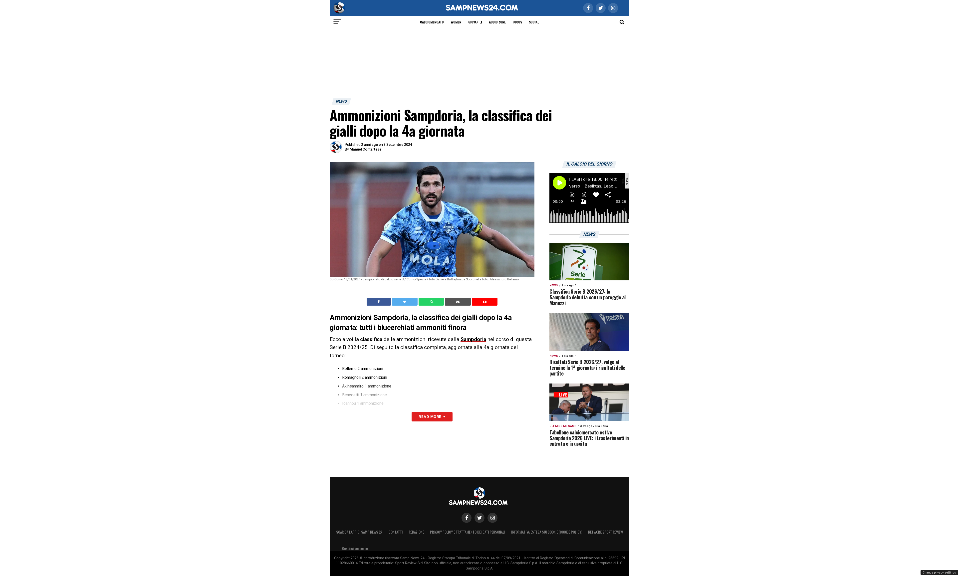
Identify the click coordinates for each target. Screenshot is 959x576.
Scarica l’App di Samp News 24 (359, 532)
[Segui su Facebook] (467, 518)
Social (534, 21)
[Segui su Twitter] (479, 518)
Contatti (396, 532)
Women (456, 21)
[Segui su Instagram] (492, 518)
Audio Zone (497, 21)
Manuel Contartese (365, 149)
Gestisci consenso (355, 548)
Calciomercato (432, 21)
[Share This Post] (432, 302)
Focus (517, 21)
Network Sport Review (605, 532)
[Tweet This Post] (405, 302)
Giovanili (475, 21)
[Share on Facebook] (379, 302)
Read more (430, 416)
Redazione (416, 532)
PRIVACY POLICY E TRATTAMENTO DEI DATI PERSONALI (467, 532)
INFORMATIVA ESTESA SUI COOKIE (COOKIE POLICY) (546, 532)
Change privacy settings (939, 572)
